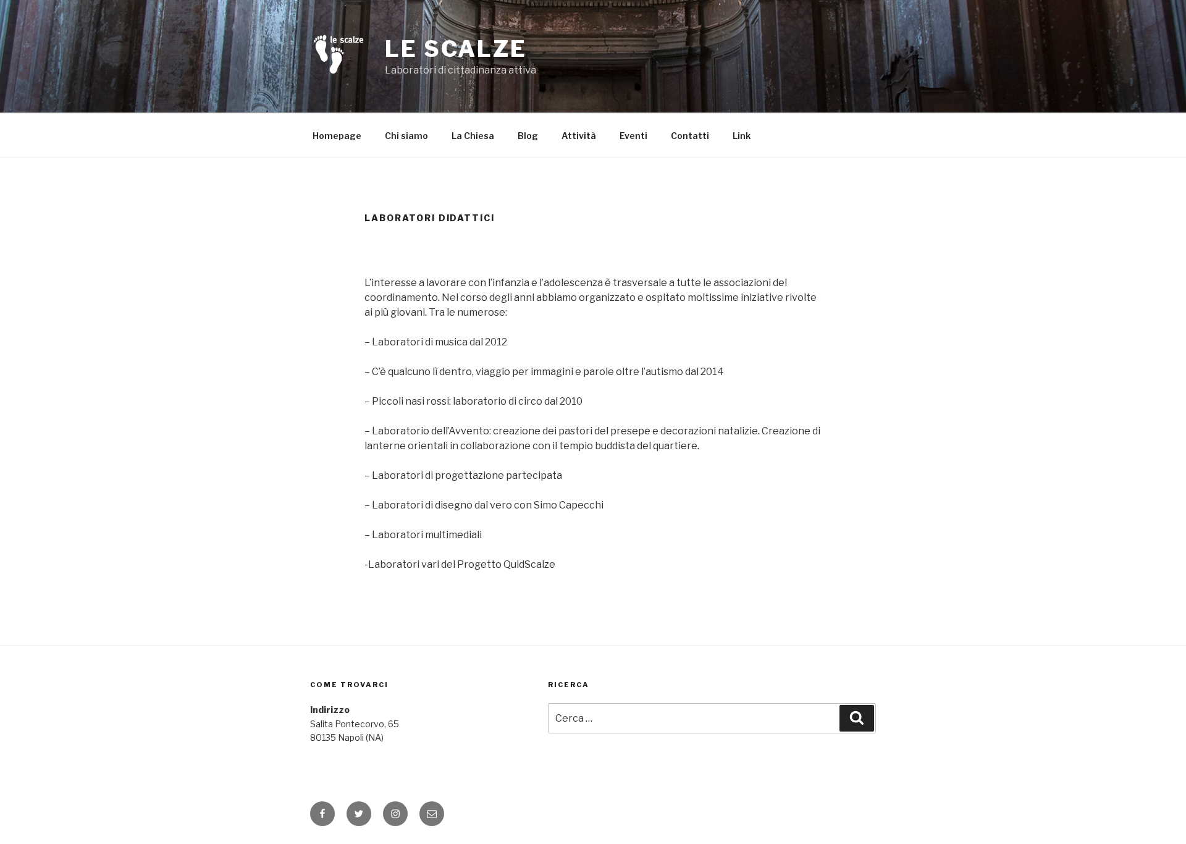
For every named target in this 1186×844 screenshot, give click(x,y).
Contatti (690, 135)
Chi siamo (406, 135)
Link (742, 135)
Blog (528, 135)
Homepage (337, 135)
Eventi (633, 135)
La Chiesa (473, 135)
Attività (578, 135)
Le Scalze (456, 48)
